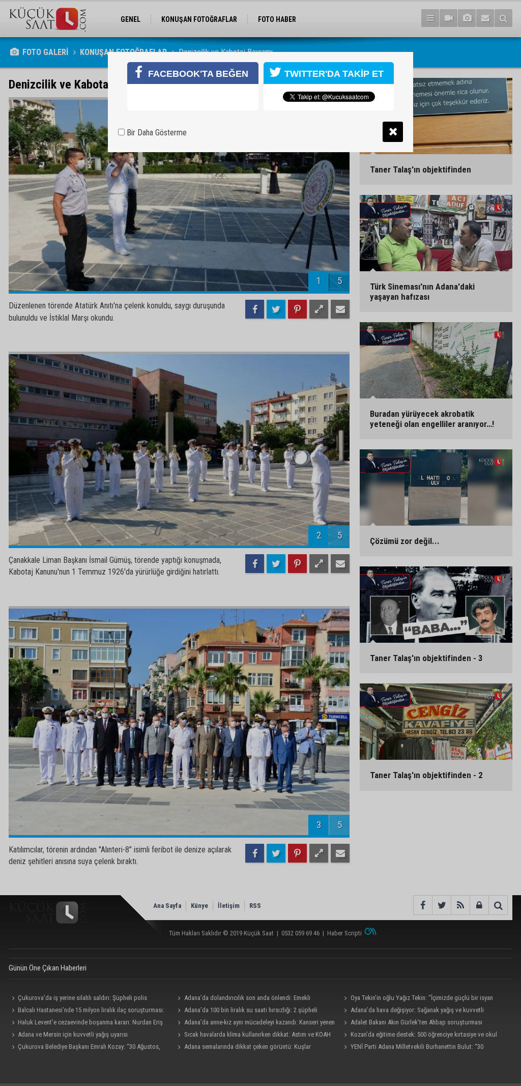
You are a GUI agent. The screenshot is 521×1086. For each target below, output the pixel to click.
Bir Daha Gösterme (156, 132)
